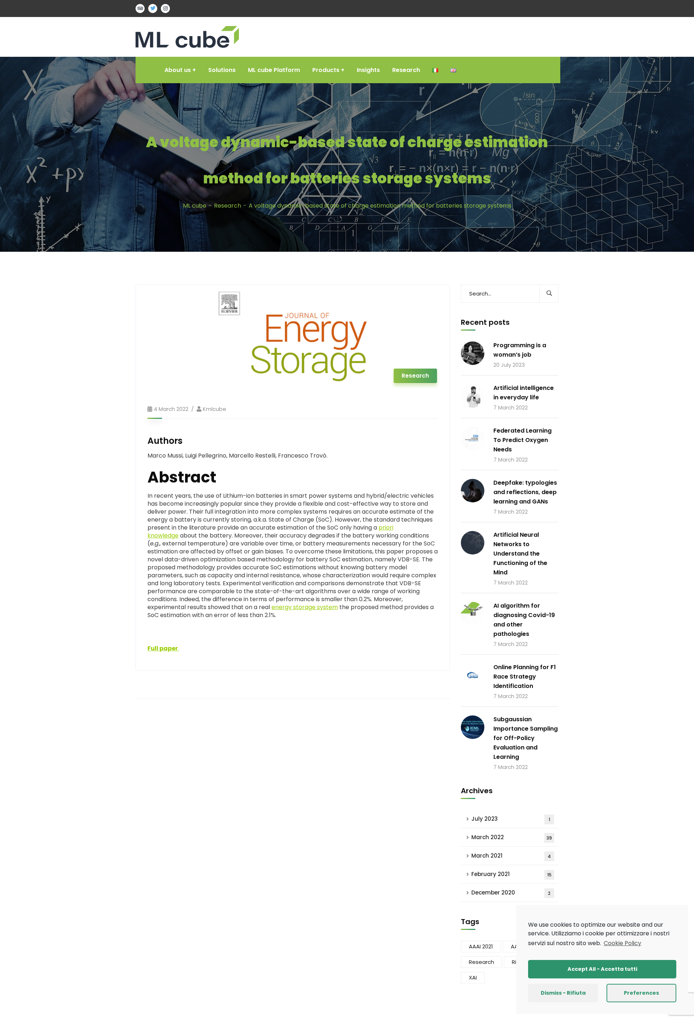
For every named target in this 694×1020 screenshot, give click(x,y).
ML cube (194, 205)
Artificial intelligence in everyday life (523, 392)
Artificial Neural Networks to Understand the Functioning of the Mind (520, 554)
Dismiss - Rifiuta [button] (563, 992)
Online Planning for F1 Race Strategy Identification (524, 676)
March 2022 (511, 837)
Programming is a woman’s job (519, 350)
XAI (473, 977)
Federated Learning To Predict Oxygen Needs (522, 440)
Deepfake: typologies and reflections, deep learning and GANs (525, 492)
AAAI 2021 (481, 946)
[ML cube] (187, 36)
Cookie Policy (622, 943)
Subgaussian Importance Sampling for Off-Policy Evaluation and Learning (525, 738)
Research (227, 205)
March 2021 (511, 855)
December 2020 (511, 892)
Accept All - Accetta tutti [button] (602, 969)
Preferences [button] (641, 992)
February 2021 (511, 874)
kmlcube (214, 409)
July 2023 (510, 819)
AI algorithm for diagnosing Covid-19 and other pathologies (524, 620)
